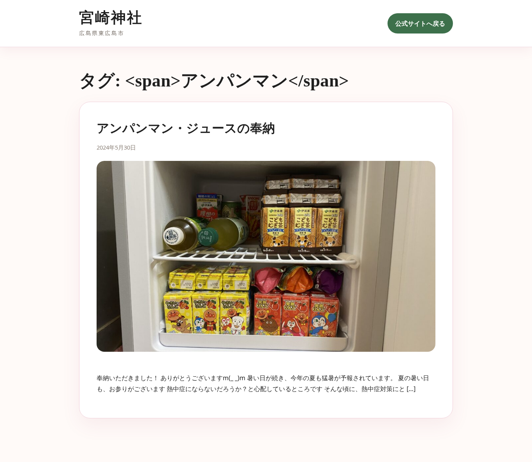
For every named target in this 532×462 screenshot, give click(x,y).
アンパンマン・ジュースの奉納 (186, 128)
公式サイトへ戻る (420, 23)
